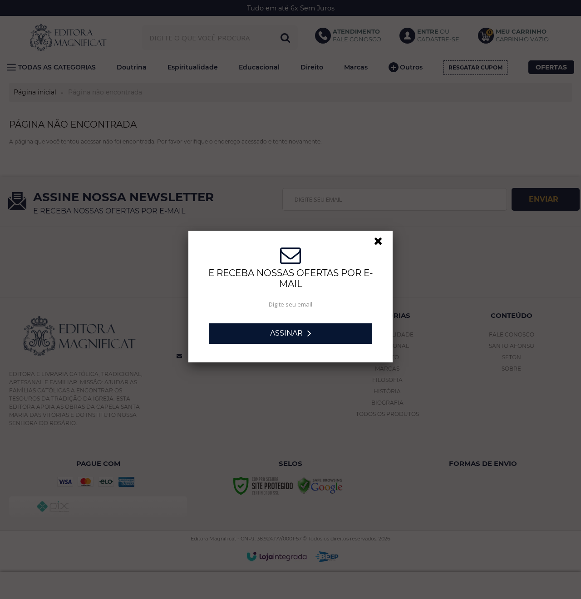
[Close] (382, 246)
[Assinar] (290, 336)
